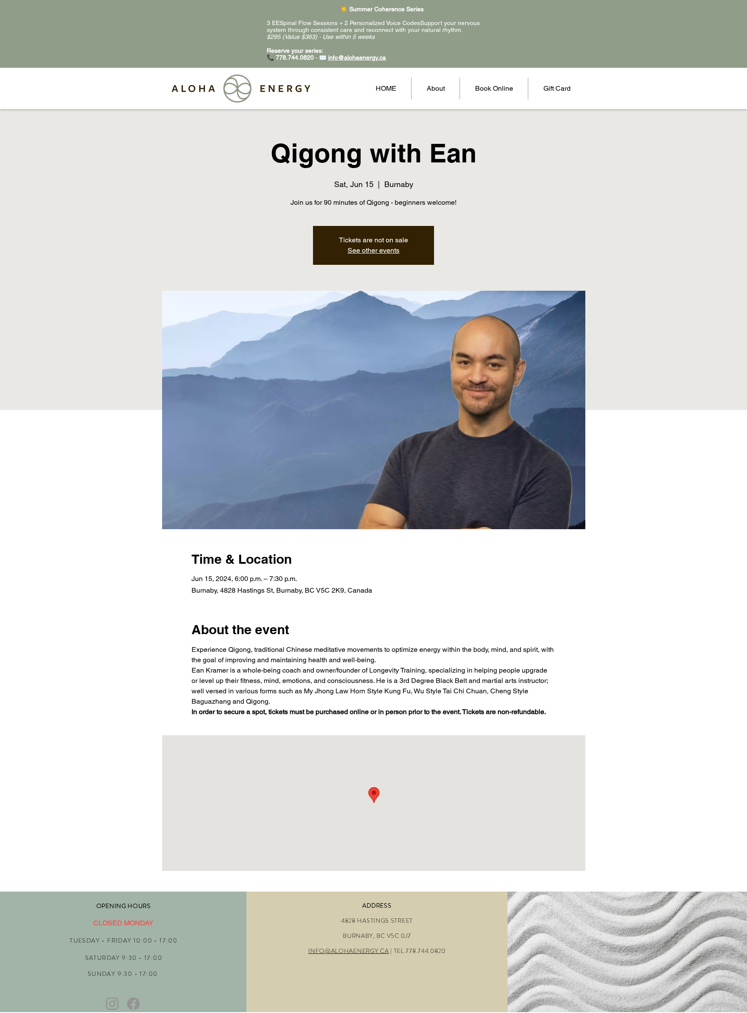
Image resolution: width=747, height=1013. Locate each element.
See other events (373, 250)
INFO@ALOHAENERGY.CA (348, 950)
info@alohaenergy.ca (357, 57)
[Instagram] (112, 1003)
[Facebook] (133, 1003)
